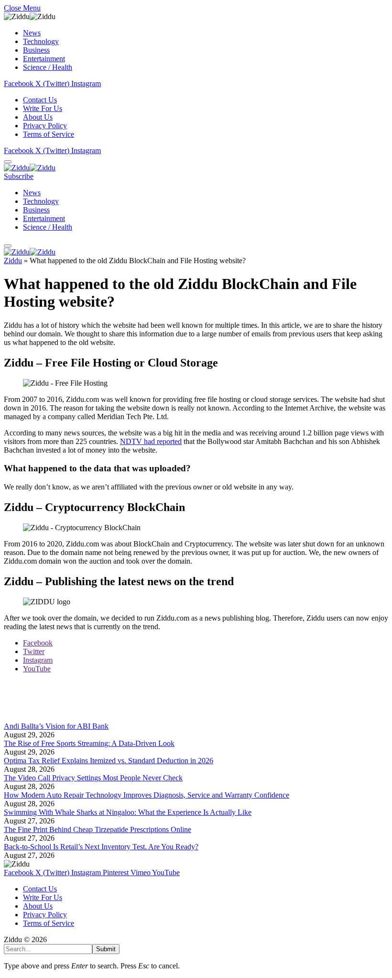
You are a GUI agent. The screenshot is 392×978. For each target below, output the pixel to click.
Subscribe (18, 176)
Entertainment (44, 59)
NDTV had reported (151, 441)
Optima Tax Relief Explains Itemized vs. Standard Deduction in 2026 (108, 760)
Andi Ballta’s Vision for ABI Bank (56, 726)
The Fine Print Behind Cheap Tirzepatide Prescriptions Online (97, 829)
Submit (106, 949)
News (32, 33)
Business (36, 50)
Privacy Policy (45, 126)
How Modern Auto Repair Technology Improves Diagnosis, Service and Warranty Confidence (146, 795)
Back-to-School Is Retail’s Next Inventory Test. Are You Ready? (101, 847)
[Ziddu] (29, 168)
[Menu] (7, 161)
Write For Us (42, 108)
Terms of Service (48, 134)
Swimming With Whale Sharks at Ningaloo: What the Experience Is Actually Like (127, 812)
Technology (41, 41)
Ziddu (13, 260)
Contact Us (40, 100)
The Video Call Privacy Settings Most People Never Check (93, 778)
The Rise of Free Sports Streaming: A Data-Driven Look (89, 743)
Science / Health (47, 67)
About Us (38, 117)
